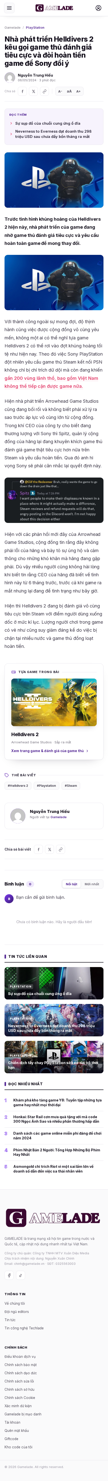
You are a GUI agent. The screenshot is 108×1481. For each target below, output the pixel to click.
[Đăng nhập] (98, 8)
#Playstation (46, 786)
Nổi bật (71, 884)
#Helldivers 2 (18, 786)
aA (69, 91)
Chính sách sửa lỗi (19, 1381)
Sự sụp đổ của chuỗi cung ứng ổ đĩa (47, 123)
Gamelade (13, 27)
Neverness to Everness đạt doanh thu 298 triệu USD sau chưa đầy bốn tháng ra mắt (53, 134)
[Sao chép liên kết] (44, 91)
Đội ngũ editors (17, 1311)
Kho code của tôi (18, 1447)
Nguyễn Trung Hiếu (35, 75)
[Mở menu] (9, 8)
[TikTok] (20, 1275)
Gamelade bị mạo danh (23, 1414)
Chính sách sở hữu (19, 1389)
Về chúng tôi (15, 1303)
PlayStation (35, 27)
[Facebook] (22, 91)
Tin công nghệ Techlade (24, 1328)
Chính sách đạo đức (21, 1373)
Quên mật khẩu (17, 1431)
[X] (33, 91)
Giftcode (11, 1439)
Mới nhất (92, 884)
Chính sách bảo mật (21, 1365)
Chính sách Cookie (20, 1398)
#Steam (71, 786)
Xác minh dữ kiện (18, 1406)
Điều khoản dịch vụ (20, 1357)
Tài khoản (12, 1422)
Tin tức (10, 1320)
